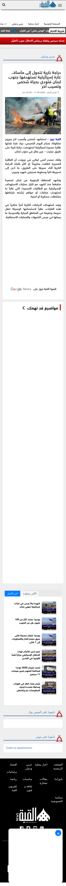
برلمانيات (12, 771)
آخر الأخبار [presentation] (12, 593)
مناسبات (27, 779)
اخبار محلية (41, 764)
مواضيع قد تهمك (42, 307)
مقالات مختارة (43, 781)
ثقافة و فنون (28, 788)
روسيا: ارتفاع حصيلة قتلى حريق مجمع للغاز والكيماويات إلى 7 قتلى (26, 638)
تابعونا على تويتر (45, 736)
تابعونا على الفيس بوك (41, 712)
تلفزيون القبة (12, 788)
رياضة (13, 779)
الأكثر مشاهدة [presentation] (30, 593)
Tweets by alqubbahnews (19, 748)
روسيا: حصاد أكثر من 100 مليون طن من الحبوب (27, 620)
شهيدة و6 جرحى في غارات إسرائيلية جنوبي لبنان (27, 604)
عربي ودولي (17, 23)
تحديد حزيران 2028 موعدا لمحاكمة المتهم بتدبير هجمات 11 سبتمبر (25, 670)
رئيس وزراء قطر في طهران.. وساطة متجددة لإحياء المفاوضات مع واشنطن (26, 686)
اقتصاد (13, 764)
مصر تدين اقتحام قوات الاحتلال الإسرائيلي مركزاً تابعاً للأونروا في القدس (26, 654)
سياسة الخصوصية (57, 799)
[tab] (12, 593)
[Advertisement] (33, 255)
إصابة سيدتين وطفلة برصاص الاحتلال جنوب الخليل (37, 40)
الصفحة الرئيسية (58, 766)
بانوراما (59, 779)
